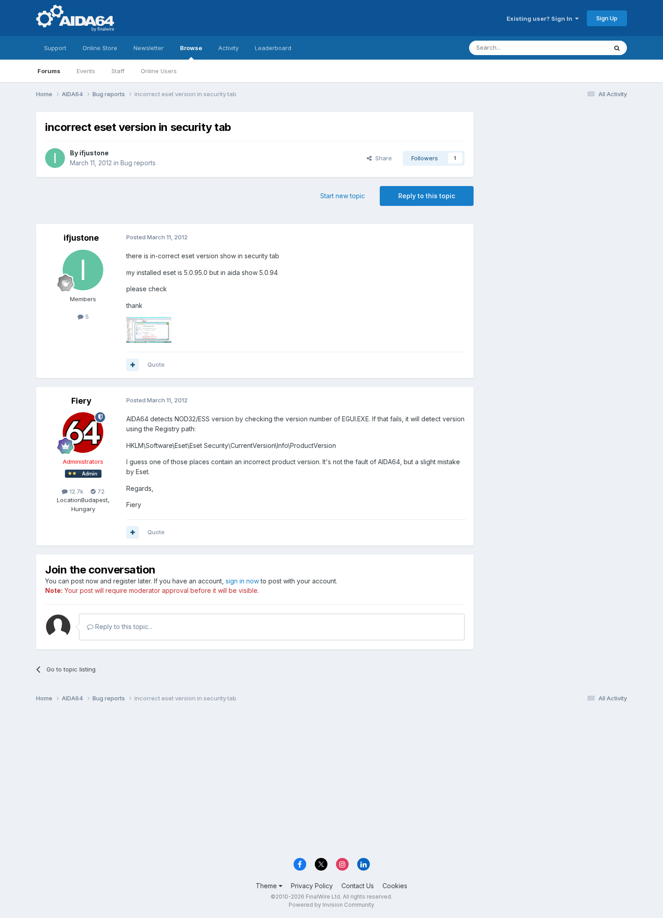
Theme (267, 886)
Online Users (159, 71)
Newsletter (149, 47)
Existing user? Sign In (540, 18)
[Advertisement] (555, 172)
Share (382, 158)
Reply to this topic (426, 196)
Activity (228, 47)
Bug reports (138, 163)
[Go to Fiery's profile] (83, 432)
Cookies (394, 886)
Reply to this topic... (122, 626)
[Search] (617, 48)
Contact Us (357, 886)
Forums (48, 71)
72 (100, 491)
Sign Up (606, 18)
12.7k (75, 491)
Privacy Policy (312, 886)
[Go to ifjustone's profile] (55, 158)
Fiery (81, 400)
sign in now (242, 581)
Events (86, 71)
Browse (191, 47)
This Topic (580, 47)
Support (55, 47)
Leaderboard (273, 47)
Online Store (100, 47)
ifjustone (94, 153)
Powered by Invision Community (331, 904)
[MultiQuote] (132, 365)
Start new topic (342, 196)
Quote (156, 364)
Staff (117, 71)
